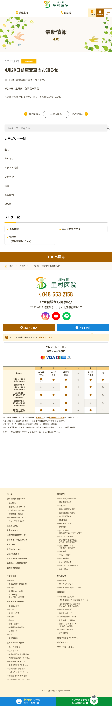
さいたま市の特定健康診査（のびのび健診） (71, 531)
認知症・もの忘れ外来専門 (18, 558)
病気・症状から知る (15, 601)
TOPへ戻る (56, 256)
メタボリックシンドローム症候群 (16, 595)
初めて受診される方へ (16, 498)
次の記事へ (77, 114)
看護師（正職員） (66, 609)
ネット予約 (85, 327)
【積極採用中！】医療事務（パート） (74, 600)
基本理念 (12, 503)
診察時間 (29, 61)
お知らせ (9, 158)
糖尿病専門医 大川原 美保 (19, 654)
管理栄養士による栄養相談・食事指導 (67, 546)
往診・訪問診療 (65, 562)
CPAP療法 (63, 520)
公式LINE (11, 544)
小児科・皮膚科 (65, 555)
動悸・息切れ (14, 623)
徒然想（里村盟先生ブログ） (21, 239)
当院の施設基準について (67, 637)
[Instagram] (45, 316)
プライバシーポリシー (66, 647)
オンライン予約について (17, 539)
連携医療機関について (17, 517)
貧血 (10, 634)
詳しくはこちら (45, 337)
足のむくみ (13, 631)
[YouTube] (56, 316)
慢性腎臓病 (13, 638)
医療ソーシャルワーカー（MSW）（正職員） (68, 624)
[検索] (108, 128)
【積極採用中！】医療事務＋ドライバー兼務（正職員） (70, 604)
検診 (7, 185)
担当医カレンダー (56, 417)
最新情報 (14, 229)
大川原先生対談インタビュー (20, 657)
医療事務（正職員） (67, 596)
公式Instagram (14, 549)
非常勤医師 (63, 633)
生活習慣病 (11, 576)
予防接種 (62, 551)
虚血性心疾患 (14, 613)
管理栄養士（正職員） (68, 620)
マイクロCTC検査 (66, 536)
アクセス (92, 14)
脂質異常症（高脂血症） (18, 584)
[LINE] (66, 316)
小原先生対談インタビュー (19, 672)
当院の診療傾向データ (16, 535)
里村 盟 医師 (13, 650)
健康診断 (62, 527)
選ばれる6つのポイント (18, 506)
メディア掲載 (11, 167)
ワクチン (9, 176)
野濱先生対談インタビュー (19, 679)
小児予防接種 (64, 558)
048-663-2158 (57, 294)
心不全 (11, 620)
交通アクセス (30, 327)
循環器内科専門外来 (67, 512)
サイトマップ (62, 642)
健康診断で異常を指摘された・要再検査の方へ (68, 541)
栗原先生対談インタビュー (19, 665)
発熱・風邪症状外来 (67, 509)
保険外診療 (63, 569)
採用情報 (61, 592)
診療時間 (100, 14)
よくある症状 (14, 606)
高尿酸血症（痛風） (16, 591)
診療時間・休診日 (16, 513)
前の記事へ (34, 114)
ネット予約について (16, 521)
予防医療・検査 (65, 523)
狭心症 (11, 609)
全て (7, 149)
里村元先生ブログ (71, 229)
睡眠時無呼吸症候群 (16, 627)
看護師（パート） (66, 613)
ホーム (9, 494)
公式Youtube (13, 553)
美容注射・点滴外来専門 (17, 563)
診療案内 (23, 12)
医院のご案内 (12, 525)
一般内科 (62, 505)
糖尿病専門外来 (13, 567)
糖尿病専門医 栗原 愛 (17, 661)
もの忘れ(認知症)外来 (67, 498)
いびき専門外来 (65, 516)
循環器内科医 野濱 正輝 (18, 675)
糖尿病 (11, 580)
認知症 (8, 203)
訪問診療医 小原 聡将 (17, 668)
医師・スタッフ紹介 (15, 642)
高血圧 (11, 587)
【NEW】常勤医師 (66, 629)
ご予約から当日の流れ (17, 510)
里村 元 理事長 (14, 647)
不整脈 (11, 616)
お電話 (67, 12)
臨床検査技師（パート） (68, 616)
